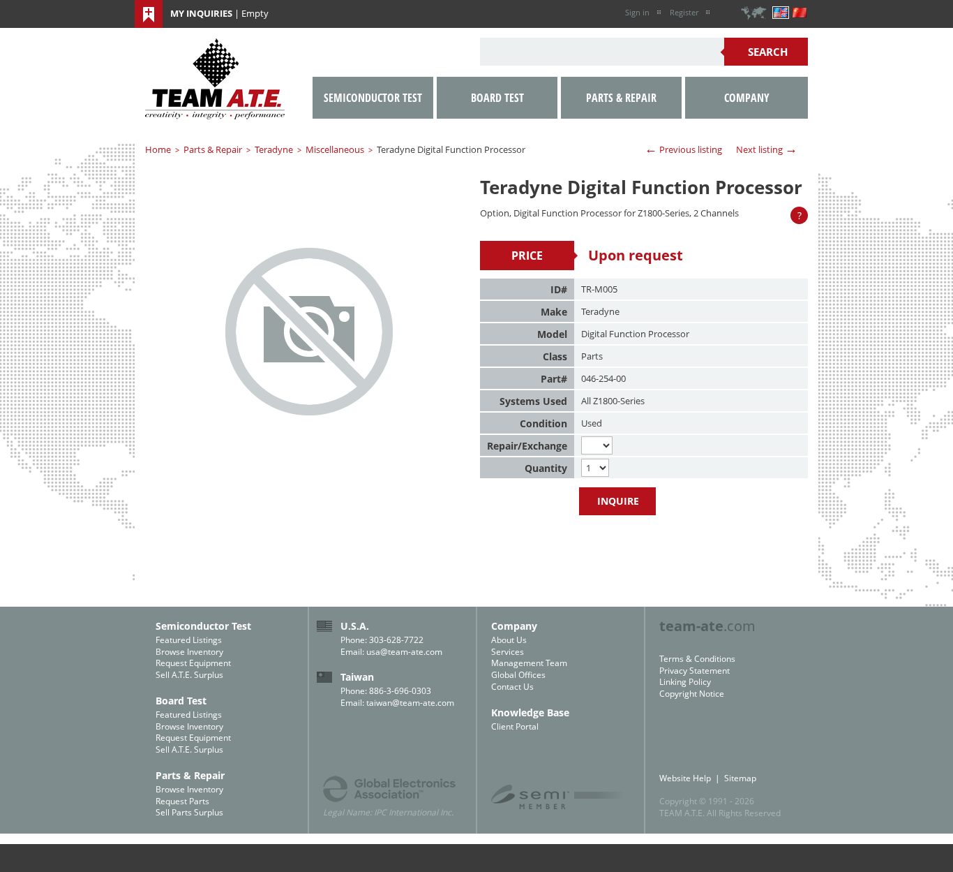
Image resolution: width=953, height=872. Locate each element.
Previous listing (683, 149)
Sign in (637, 12)
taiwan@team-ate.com (410, 703)
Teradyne (274, 149)
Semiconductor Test (373, 97)
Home (158, 149)
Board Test (497, 97)
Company (747, 97)
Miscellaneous (335, 149)
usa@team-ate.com (404, 652)
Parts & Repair (212, 149)
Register (684, 12)
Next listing (766, 149)
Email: (353, 652)
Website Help (685, 778)
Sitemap (740, 778)
